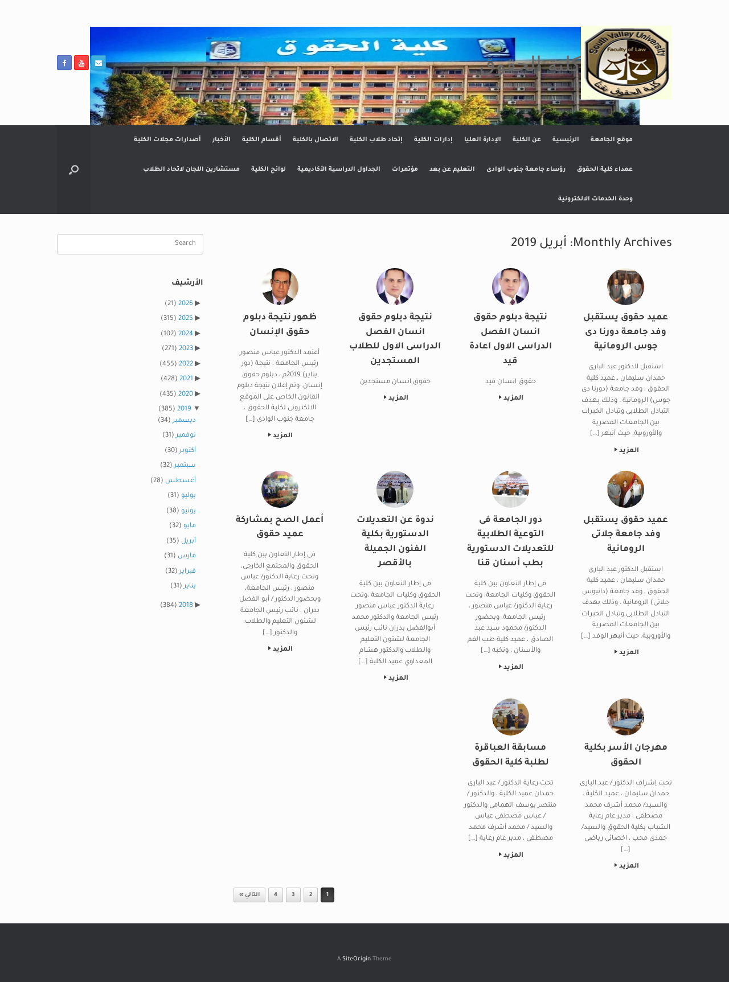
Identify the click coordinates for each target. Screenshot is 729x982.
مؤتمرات (405, 169)
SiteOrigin (356, 959)
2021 (186, 379)
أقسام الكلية (261, 140)
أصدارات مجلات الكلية (167, 140)
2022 (186, 364)
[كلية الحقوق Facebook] (64, 62)
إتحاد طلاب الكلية (376, 140)
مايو (189, 526)
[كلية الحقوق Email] (98, 62)
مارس (187, 556)
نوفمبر (186, 435)
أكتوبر (187, 451)
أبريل (188, 541)
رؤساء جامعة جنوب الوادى (526, 169)
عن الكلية (527, 140)
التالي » (249, 895)
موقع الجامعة (612, 140)
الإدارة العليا (482, 140)
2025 (185, 319)
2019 (184, 409)
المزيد (628, 451)
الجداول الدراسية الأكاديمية (338, 169)
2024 (185, 334)
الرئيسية (565, 140)
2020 (185, 394)
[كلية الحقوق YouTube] (81, 62)
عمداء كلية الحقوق (605, 169)
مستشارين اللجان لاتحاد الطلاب (191, 169)
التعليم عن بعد (452, 169)
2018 (186, 606)
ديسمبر (184, 421)
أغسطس (180, 481)
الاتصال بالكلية (315, 140)
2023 (186, 349)
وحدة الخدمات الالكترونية (595, 199)
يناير (190, 586)
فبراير (187, 572)
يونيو (188, 511)
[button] (74, 169)
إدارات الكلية (433, 140)
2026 (185, 304)
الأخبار (221, 140)
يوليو (188, 496)
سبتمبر (185, 466)
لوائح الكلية (268, 169)
